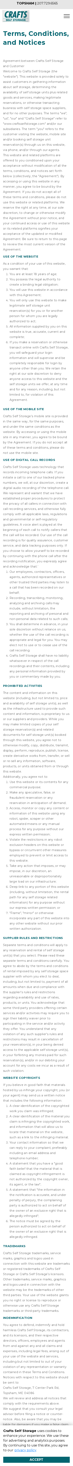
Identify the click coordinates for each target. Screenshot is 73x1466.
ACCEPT (36, 1460)
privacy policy (25, 1450)
